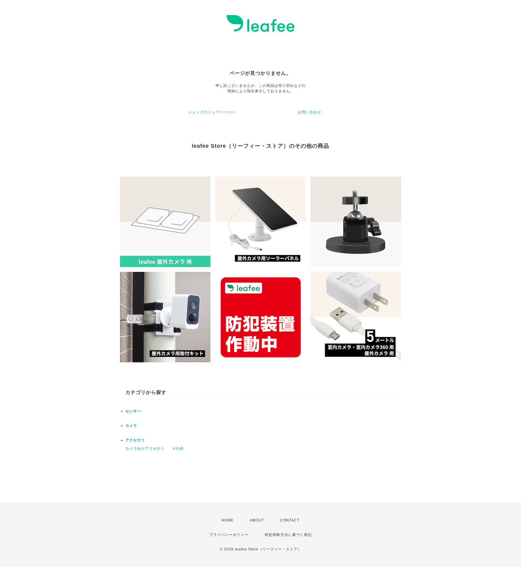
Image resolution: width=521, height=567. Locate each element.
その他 (178, 448)
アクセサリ (135, 440)
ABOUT (257, 520)
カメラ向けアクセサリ (145, 448)
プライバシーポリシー (228, 535)
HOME (228, 520)
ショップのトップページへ (211, 112)
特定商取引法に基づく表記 (288, 535)
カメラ (131, 426)
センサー (133, 411)
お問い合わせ (309, 112)
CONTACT (289, 520)
